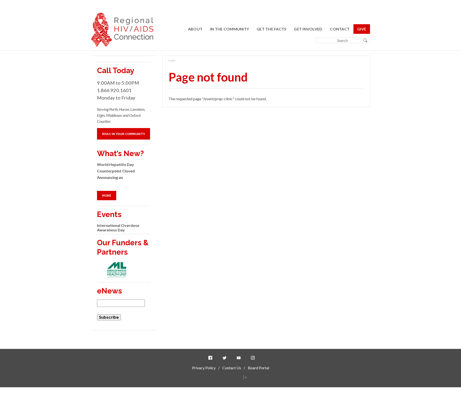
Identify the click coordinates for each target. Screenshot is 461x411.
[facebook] (211, 358)
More (106, 195)
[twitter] (225, 358)
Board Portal (258, 367)
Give (361, 29)
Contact (340, 29)
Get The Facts (271, 29)
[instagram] (254, 358)
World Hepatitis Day (115, 164)
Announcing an (110, 177)
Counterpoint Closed (116, 171)
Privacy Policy (204, 367)
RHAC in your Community (123, 134)
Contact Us (231, 367)
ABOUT (195, 29)
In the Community (229, 29)
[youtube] (240, 358)
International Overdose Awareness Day (118, 227)
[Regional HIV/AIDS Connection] (122, 45)
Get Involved (308, 29)
